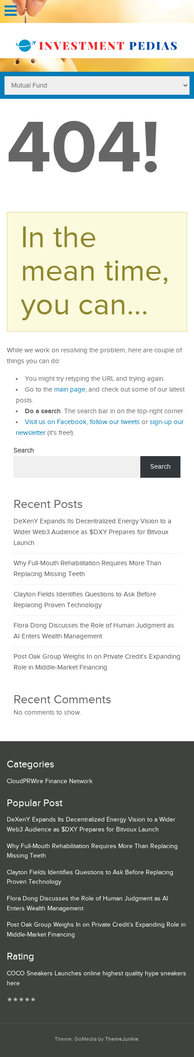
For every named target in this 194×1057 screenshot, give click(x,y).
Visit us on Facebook (56, 422)
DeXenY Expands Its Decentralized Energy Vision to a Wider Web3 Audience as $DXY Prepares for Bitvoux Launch (92, 532)
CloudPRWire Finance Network (49, 781)
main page (69, 389)
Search (24, 450)
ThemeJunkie (122, 1039)
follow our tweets (115, 422)
